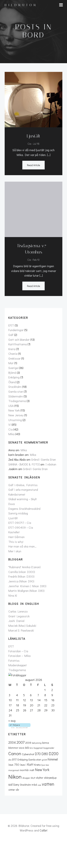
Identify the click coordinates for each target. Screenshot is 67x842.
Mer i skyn (14, 551)
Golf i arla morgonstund (23, 489)
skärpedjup (50, 777)
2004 (12, 742)
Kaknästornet (16, 494)
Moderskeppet (17, 665)
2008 (28, 742)
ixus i (23, 764)
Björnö (12, 373)
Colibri (43, 830)
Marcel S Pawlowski (21, 630)
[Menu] (61, 5)
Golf (10, 335)
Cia (29, 143)
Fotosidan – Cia (18, 651)
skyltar (39, 777)
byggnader (48, 747)
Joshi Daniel (16, 621)
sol (10, 784)
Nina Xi (12, 595)
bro (31, 747)
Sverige (13, 368)
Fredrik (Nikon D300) (21, 576)
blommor (13, 747)
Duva (11, 504)
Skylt (33, 777)
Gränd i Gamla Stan (43, 459)
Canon (14, 753)
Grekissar (14, 358)
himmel (53, 759)
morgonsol (13, 770)
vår (17, 789)
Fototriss (14, 660)
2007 (21, 742)
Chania (12, 353)
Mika (11, 434)
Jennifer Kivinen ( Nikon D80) (27, 586)
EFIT (11, 325)
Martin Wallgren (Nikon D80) (26, 591)
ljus (43, 764)
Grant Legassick (19, 616)
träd (34, 784)
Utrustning (15, 420)
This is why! (15, 542)
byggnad (38, 747)
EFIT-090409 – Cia (20, 527)
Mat (11, 363)
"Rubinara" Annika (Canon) (24, 567)
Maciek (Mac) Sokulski (22, 625)
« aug (11, 720)
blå (27, 747)
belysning (37, 742)
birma (45, 742)
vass (39, 785)
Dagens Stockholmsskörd (24, 509)
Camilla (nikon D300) (21, 572)
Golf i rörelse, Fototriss (23, 485)
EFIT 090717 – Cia (19, 523)
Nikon (15, 776)
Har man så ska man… (22, 546)
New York (14, 410)
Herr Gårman (16, 537)
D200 (53, 753)
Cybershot (28, 754)
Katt (30, 764)
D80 (45, 753)
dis (9, 759)
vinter (11, 789)
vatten (48, 784)
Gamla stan (15, 391)
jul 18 (36, 143)
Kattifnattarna (17, 344)
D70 (38, 753)
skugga (26, 777)
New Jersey (15, 415)
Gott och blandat (19, 339)
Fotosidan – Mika (19, 656)
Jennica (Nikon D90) (21, 581)
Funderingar (15, 330)
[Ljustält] (33, 99)
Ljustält (13, 518)
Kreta (11, 349)
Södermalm (15, 396)
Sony (16, 784)
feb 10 (36, 259)
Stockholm (14, 387)
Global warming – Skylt (22, 499)
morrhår (24, 770)
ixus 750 (13, 764)
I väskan (51, 464)
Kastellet (14, 532)
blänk (21, 747)
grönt (44, 759)
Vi (9, 424)
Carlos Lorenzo (18, 611)
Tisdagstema (17, 401)
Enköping (14, 377)
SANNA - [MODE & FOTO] (24, 464)
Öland (12, 382)
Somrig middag (18, 513)
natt (32, 770)
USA (11, 406)
